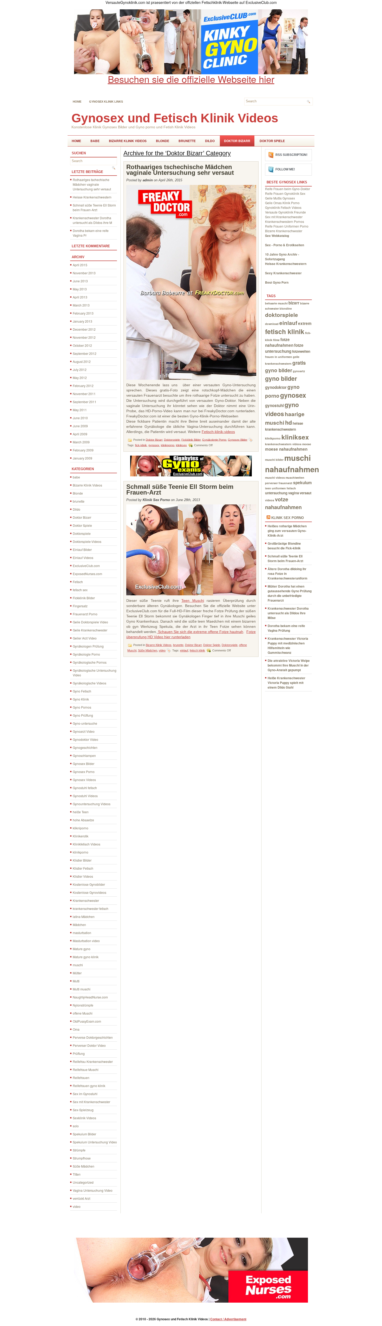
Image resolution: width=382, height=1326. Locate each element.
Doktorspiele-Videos (87, 541)
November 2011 (84, 393)
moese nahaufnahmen (286, 449)
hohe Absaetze (83, 820)
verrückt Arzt (81, 1198)
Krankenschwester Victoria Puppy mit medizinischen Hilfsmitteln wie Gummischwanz (288, 645)
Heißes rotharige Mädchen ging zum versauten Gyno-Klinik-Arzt (287, 531)
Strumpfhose (82, 1158)
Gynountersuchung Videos (91, 804)
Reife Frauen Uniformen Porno (286, 226)
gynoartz (299, 371)
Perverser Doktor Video (89, 1045)
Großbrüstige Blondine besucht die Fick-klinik (284, 545)
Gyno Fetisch (82, 691)
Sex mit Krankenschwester (91, 1102)
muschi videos (275, 477)
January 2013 (82, 321)
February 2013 (83, 313)
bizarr (293, 303)
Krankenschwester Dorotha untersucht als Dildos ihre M (92, 220)
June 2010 (80, 418)
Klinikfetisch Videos (86, 844)
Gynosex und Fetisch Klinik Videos (174, 118)
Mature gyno (81, 949)
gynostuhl (274, 405)
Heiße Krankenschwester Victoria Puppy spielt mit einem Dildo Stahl (286, 683)
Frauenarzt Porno (85, 614)
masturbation (82, 932)
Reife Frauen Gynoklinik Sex (285, 193)
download (272, 324)
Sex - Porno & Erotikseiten (284, 245)
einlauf (184, 650)
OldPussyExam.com (87, 1021)
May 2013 (80, 289)
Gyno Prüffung (83, 715)
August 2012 (82, 361)
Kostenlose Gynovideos (89, 892)
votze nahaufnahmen (283, 503)
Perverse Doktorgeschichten (93, 1037)
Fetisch (78, 581)
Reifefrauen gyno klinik (89, 1085)
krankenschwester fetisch (90, 908)
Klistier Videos (83, 876)
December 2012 (84, 329)
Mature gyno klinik (85, 957)
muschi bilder (274, 460)
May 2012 (80, 377)
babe (95, 140)
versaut (305, 492)
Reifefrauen (81, 1077)
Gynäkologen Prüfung (88, 646)
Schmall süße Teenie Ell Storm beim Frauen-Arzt (94, 207)
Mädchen (79, 924)
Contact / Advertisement (228, 1319)
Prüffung (79, 1053)
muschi (78, 965)
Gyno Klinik (81, 699)
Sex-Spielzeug (83, 1110)
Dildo (210, 140)
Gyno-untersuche (85, 723)
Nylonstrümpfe (83, 1005)
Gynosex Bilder (83, 763)
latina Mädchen (84, 916)
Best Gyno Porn (276, 282)
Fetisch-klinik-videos (218, 432)
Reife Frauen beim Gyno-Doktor (287, 188)
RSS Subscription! (291, 155)
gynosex (153, 445)
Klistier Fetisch (83, 868)
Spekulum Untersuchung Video (95, 1142)
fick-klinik (141, 445)
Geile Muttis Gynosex (280, 198)
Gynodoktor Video (85, 739)
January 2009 (82, 458)
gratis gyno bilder (285, 366)
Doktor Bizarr (237, 140)
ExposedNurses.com (87, 573)
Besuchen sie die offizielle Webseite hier (191, 78)
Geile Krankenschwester (90, 630)
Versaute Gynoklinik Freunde (285, 212)
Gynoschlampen (84, 755)
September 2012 (84, 353)
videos (269, 500)
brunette (187, 140)
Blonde (162, 140)
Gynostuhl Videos (85, 796)
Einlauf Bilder (82, 549)
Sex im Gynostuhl (85, 1093)
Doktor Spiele (272, 140)
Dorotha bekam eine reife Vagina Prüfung (286, 628)
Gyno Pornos (82, 707)
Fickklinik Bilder (84, 598)
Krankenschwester (86, 900)
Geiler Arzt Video (85, 638)
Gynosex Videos (84, 779)
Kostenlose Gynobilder (89, 884)
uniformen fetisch (284, 488)
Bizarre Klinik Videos (128, 140)
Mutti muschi (81, 989)
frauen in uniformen (278, 357)
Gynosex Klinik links (106, 101)
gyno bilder (281, 378)
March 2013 (81, 305)
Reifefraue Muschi (85, 1069)
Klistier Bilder (82, 860)
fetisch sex (80, 590)
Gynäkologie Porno (86, 654)
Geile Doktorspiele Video (90, 622)
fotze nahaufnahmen (279, 342)
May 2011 (80, 410)
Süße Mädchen (83, 1166)
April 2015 (80, 265)
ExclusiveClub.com (86, 565)
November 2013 (84, 273)
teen (268, 488)
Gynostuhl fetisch (85, 787)
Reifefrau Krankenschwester (93, 1061)
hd (288, 422)
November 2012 (84, 337)
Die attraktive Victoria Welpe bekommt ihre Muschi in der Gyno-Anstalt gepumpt (289, 665)
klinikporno (80, 852)
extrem (305, 323)
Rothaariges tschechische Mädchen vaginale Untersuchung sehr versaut (92, 184)
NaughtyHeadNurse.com (90, 997)
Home (77, 101)
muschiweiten (295, 477)
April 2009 (80, 434)
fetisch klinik (197, 650)
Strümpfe (79, 1150)
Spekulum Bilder (84, 1134)
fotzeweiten (301, 351)
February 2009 (83, 450)
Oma (76, 1029)
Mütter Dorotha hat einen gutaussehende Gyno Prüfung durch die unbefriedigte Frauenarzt (290, 593)
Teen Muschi (192, 600)
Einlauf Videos (83, 557)
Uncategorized (83, 1182)
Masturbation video (86, 940)
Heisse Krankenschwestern (92, 197)
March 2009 (81, 442)
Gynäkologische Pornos (90, 662)
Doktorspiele (82, 533)
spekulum (302, 482)
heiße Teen (81, 812)
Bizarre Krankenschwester (283, 231)
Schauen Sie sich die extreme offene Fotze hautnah (200, 632)
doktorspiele (281, 314)
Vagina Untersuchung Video (93, 1190)
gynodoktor (276, 387)
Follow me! (285, 169)
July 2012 (80, 369)
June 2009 (80, 426)
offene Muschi (83, 1013)
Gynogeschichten (85, 747)
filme (276, 340)
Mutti (76, 981)
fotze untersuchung (284, 348)
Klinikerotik (80, 836)
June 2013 (80, 281)
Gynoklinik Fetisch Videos (283, 207)
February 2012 (83, 385)
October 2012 (82, 345)
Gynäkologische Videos (89, 683)
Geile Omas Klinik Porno (282, 203)
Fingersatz (80, 606)
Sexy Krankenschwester (283, 273)
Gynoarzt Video (84, 731)
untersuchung (276, 492)
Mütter (77, 973)
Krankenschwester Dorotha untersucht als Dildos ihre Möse (288, 613)
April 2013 (80, 297)
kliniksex (181, 445)
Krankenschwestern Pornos (284, 221)
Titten (77, 1174)
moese (306, 444)
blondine (286, 308)
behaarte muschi (276, 303)
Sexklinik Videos (84, 1118)
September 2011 (84, 401)
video (77, 1206)
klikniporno (80, 828)
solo (76, 1126)
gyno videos (282, 409)
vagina (293, 492)
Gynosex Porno (84, 771)
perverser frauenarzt (278, 483)
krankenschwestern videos (283, 444)
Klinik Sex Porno (287, 518)
